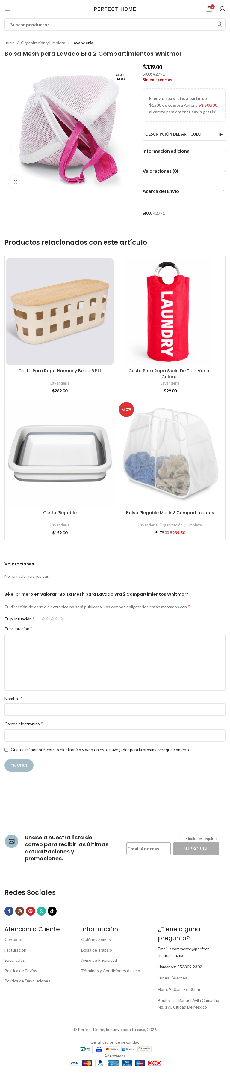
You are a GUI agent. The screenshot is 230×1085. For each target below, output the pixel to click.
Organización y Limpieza (43, 42)
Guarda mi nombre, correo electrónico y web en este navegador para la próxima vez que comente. (101, 749)
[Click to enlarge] (15, 182)
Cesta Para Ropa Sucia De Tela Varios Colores (170, 374)
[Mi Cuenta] (223, 9)
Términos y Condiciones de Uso (110, 970)
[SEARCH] (219, 24)
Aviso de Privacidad (99, 960)
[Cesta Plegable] (60, 453)
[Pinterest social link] (30, 911)
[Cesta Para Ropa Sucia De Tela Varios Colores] (170, 311)
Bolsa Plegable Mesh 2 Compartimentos (170, 513)
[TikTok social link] (52, 911)
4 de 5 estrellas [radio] (57, 618)
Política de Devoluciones (27, 980)
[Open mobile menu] (7, 9)
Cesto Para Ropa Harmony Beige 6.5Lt (59, 371)
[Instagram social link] (19, 911)
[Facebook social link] (8, 911)
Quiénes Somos (96, 939)
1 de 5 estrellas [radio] (43, 618)
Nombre (13, 698)
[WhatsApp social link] (41, 911)
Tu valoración (18, 628)
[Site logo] (115, 8)
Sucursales (14, 960)
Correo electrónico (23, 723)
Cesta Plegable (60, 513)
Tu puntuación (19, 618)
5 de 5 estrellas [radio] (61, 618)
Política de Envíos (20, 970)
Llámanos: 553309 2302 (180, 966)
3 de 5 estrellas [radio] (52, 618)
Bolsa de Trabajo (96, 949)
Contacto (13, 939)
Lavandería (82, 42)
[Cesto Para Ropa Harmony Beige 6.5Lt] (60, 311)
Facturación (15, 949)
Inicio (9, 42)
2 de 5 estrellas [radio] (48, 618)
